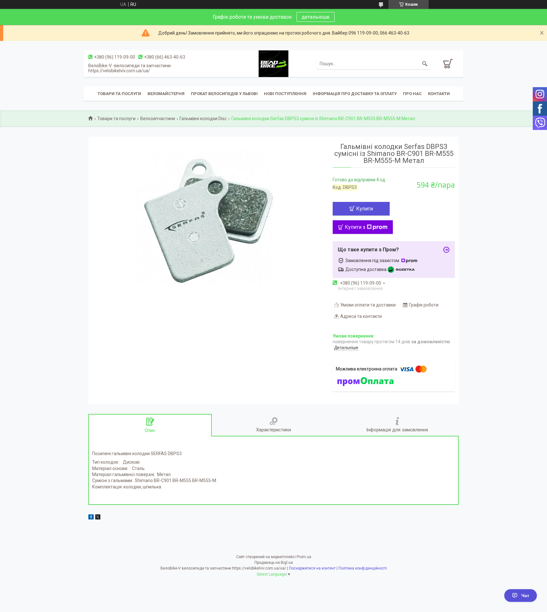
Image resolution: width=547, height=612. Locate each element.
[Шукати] (425, 64)
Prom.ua (304, 557)
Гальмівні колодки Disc (203, 118)
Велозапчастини (157, 118)
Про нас (412, 93)
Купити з (355, 227)
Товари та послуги (119, 93)
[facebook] (91, 517)
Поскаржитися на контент (312, 568)
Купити (364, 209)
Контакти (439, 93)
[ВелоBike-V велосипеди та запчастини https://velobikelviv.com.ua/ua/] (273, 63)
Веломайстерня (166, 93)
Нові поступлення (285, 93)
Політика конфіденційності (362, 568)
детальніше (316, 17)
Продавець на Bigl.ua (274, 562)
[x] (97, 517)
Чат (525, 595)
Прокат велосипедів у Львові (224, 93)
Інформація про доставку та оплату (355, 93)
